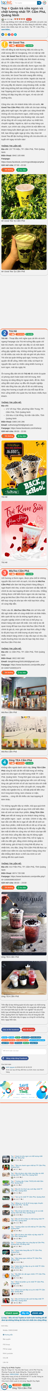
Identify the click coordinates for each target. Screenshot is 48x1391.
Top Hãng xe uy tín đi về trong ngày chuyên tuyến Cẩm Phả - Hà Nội (27, 1204)
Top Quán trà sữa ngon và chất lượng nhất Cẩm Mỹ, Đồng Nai (26, 1157)
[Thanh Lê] (12, 1262)
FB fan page (7, 1349)
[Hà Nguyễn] (12, 1160)
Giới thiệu (4, 1326)
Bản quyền (6, 1339)
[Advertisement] (24, 301)
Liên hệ (5, 1362)
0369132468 (14, 1374)
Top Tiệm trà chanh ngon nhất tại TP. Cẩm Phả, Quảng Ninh (28, 1166)
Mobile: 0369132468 (10, 1330)
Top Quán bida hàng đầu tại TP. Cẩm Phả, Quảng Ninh (26, 1251)
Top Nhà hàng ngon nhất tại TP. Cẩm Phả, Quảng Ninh (26, 1259)
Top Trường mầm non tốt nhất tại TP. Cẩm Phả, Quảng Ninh (28, 1227)
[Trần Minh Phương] (12, 1303)
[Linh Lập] (12, 1199)
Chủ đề (5, 1358)
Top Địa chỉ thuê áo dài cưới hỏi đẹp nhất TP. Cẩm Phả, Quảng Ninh (27, 1299)
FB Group (6, 1344)
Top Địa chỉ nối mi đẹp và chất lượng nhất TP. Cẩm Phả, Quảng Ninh (27, 1219)
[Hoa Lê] (12, 1193)
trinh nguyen (10, 1067)
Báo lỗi (29, 19)
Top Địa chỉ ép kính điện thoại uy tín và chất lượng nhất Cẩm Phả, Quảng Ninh (27, 1211)
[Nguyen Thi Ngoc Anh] (12, 1239)
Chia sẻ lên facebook (11, 1029)
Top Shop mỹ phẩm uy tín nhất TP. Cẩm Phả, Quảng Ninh (27, 1282)
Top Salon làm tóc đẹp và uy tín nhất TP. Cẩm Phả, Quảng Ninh (28, 1267)
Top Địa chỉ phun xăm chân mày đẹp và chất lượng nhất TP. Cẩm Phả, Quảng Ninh (27, 1174)
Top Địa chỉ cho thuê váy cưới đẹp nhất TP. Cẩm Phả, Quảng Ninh (27, 1190)
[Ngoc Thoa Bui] (12, 1231)
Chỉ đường (20, 45)
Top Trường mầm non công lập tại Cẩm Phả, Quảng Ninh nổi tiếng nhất (28, 1243)
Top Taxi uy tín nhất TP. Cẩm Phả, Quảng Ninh (28, 1197)
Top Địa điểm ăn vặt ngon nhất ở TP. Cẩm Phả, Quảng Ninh (28, 1275)
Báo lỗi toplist (28, 1029)
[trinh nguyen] (2, 19)
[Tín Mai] (12, 1169)
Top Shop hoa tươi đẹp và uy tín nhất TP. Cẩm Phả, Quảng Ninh (28, 1290)
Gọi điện (30, 45)
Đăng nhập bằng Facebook (16, 1058)
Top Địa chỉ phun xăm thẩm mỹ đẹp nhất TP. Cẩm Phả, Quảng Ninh (27, 1235)
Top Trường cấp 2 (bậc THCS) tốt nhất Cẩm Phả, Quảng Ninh (27, 1182)
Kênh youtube (8, 1353)
